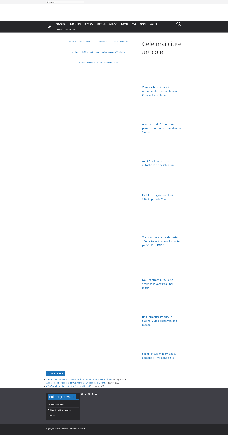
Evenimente (75, 24)
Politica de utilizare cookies (60, 410)
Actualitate (61, 24)
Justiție (124, 24)
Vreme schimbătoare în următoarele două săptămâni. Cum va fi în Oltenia (98, 41)
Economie (101, 24)
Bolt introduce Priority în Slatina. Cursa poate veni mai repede (160, 321)
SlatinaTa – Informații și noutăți (73, 429)
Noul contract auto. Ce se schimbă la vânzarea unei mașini (157, 284)
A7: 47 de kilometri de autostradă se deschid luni (98, 62)
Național (88, 24)
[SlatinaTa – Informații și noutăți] (49, 27)
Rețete (143, 24)
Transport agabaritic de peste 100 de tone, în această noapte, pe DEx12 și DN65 (161, 241)
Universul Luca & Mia (65, 29)
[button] (158, 24)
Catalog (153, 24)
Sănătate (113, 24)
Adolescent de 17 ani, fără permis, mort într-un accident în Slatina (98, 52)
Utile (133, 24)
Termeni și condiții (56, 404)
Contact (51, 415)
